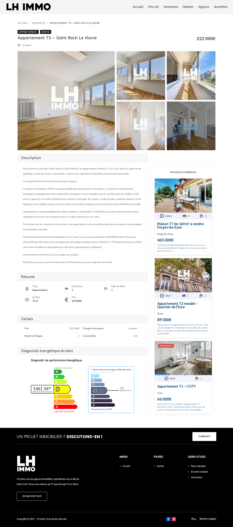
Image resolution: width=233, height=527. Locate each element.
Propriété (39, 23)
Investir (160, 466)
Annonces (171, 7)
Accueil (138, 7)
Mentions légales (208, 519)
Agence (203, 7)
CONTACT (204, 436)
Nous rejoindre (198, 466)
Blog (193, 519)
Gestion (188, 7)
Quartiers (221, 7)
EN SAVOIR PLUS (32, 496)
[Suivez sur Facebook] (168, 519)
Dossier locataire (199, 471)
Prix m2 (153, 7)
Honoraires (196, 477)
